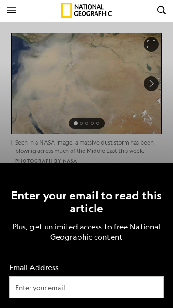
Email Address (34, 267)
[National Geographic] (86, 10)
